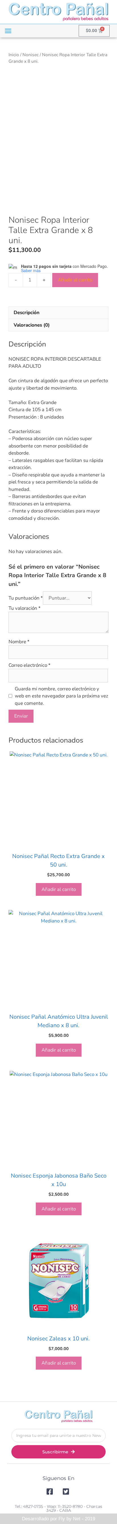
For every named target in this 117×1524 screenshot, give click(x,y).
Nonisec (30, 55)
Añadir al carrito (75, 280)
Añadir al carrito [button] (58, 889)
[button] (8, 30)
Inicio (14, 55)
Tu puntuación (26, 598)
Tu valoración (25, 608)
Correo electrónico (30, 665)
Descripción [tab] (26, 312)
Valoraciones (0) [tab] (32, 325)
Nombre (19, 641)
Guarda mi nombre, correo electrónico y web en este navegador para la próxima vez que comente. (61, 696)
